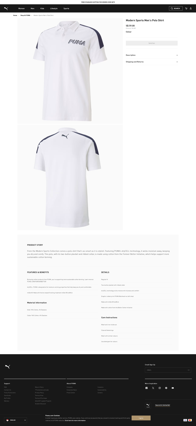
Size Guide (7, 395)
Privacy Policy (39, 392)
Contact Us (7, 390)
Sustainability (102, 390)
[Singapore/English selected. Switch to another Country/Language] (15, 420)
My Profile (7, 398)
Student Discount (40, 404)
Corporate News (72, 390)
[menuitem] (21, 8)
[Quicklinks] (190, 8)
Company (69, 387)
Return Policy (39, 387)
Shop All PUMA (25, 15)
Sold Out (152, 43)
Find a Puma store (10, 392)
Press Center (71, 392)
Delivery (6, 401)
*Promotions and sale (42, 390)
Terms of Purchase (41, 398)
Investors (100, 387)
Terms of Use (39, 395)
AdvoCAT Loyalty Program (43, 401)
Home (15, 15)
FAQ (5, 387)
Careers (100, 392)
